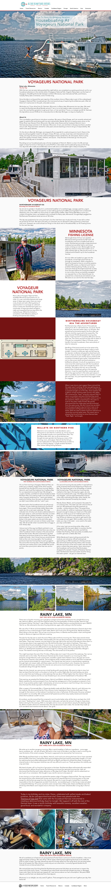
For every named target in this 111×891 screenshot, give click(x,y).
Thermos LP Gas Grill (29, 799)
